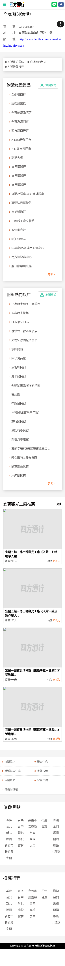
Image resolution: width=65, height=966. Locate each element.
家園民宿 (17, 349)
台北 (9, 826)
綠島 (56, 845)
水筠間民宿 (18, 475)
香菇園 (15, 394)
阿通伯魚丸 (18, 239)
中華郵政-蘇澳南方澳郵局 (27, 248)
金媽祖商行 (18, 94)
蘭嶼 (56, 839)
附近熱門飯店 (38, 61)
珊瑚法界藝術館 (21, 202)
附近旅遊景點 (16, 61)
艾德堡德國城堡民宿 (24, 340)
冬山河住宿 (11, 789)
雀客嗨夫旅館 (20, 313)
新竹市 (9, 845)
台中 (21, 826)
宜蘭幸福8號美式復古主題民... (30, 448)
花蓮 (44, 820)
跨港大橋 (17, 157)
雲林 (21, 845)
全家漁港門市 (20, 121)
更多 (59, 504)
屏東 (32, 845)
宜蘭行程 (42, 771)
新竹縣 (9, 851)
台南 (32, 832)
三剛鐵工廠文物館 (22, 220)
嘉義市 (32, 820)
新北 (9, 832)
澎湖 (56, 820)
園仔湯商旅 (18, 358)
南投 (21, 839)
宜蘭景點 (10, 780)
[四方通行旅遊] (17, 6)
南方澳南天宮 (20, 130)
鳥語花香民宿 (20, 430)
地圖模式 (50, 85)
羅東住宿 (42, 761)
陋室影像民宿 (20, 466)
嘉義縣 (32, 826)
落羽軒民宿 (18, 367)
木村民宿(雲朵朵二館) (25, 412)
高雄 (32, 839)
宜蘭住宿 (42, 780)
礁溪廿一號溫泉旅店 (24, 331)
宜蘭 (9, 858)
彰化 (21, 832)
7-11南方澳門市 (21, 148)
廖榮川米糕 (18, 103)
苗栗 (21, 820)
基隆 (9, 820)
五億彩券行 (18, 230)
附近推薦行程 (16, 66)
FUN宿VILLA (20, 322)
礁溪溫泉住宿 (13, 771)
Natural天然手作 (21, 139)
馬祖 (56, 832)
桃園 (9, 839)
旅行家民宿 (18, 421)
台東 (44, 826)
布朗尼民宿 (18, 403)
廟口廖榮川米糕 (21, 266)
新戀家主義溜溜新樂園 (25, 385)
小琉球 (56, 851)
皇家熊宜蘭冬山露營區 (25, 304)
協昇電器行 (18, 166)
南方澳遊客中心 (21, 257)
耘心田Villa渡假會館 (24, 457)
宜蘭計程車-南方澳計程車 (27, 193)
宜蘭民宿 (10, 761)
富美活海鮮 (18, 211)
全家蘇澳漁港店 (21, 112)
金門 (56, 826)
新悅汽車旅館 (20, 439)
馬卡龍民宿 (18, 376)
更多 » (51, 274)
